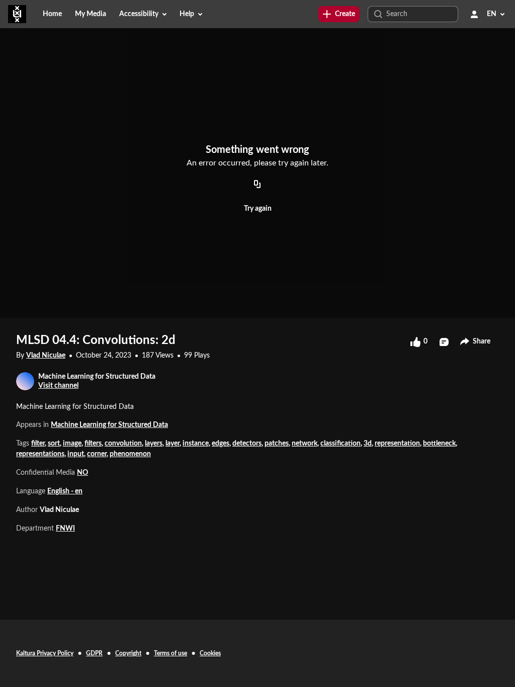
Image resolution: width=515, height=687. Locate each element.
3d (368, 443)
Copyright (128, 653)
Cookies (210, 653)
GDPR (94, 653)
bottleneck (439, 443)
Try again (258, 208)
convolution (123, 443)
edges (220, 443)
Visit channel (58, 385)
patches (277, 443)
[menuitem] (52, 14)
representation (397, 443)
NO (82, 472)
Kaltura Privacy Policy (44, 653)
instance (196, 443)
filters (93, 443)
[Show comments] (444, 342)
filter (38, 443)
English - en (64, 491)
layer (172, 443)
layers (153, 443)
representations (40, 454)
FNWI (65, 528)
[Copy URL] (257, 185)
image (72, 443)
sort (54, 443)
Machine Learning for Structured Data (109, 424)
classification (340, 443)
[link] (339, 14)
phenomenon (130, 454)
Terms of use (170, 653)
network (304, 443)
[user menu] (474, 14)
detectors (247, 443)
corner (97, 454)
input (75, 454)
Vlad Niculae (45, 355)
